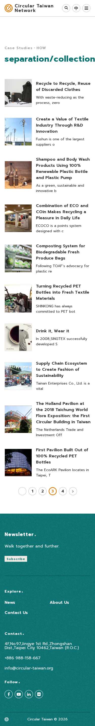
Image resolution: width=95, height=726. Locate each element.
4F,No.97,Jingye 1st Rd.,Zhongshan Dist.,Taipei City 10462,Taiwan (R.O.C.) (42, 646)
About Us (59, 602)
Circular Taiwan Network (34, 8)
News (10, 602)
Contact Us (16, 613)
